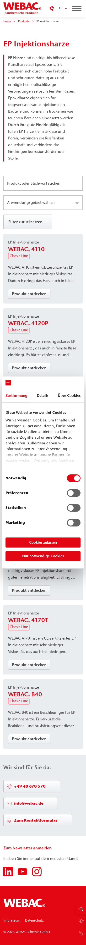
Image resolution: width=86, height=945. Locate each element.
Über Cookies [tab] (69, 395)
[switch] (74, 493)
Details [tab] (42, 395)
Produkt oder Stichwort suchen (34, 183)
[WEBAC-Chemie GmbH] (22, 8)
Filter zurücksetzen (25, 221)
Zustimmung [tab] (16, 395)
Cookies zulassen (43, 542)
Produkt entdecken (29, 293)
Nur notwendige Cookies (43, 556)
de (61, 8)
